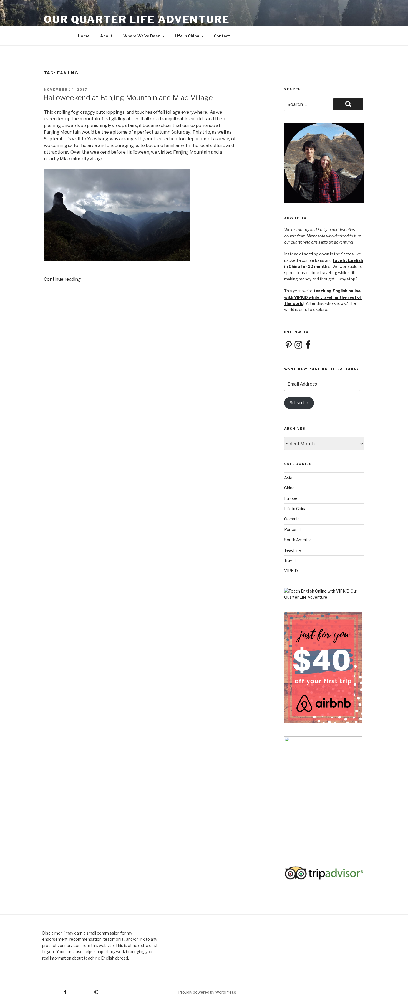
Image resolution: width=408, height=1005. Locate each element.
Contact (222, 36)
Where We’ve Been (141, 36)
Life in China (187, 36)
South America (298, 539)
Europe (291, 498)
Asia (288, 477)
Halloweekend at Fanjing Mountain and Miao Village (128, 97)
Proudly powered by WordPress (207, 992)
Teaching (292, 550)
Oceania (291, 519)
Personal (292, 529)
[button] (140, 216)
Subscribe (299, 402)
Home (84, 36)
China (289, 487)
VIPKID (291, 570)
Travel (290, 560)
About (106, 36)
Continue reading (62, 279)
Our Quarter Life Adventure (137, 19)
